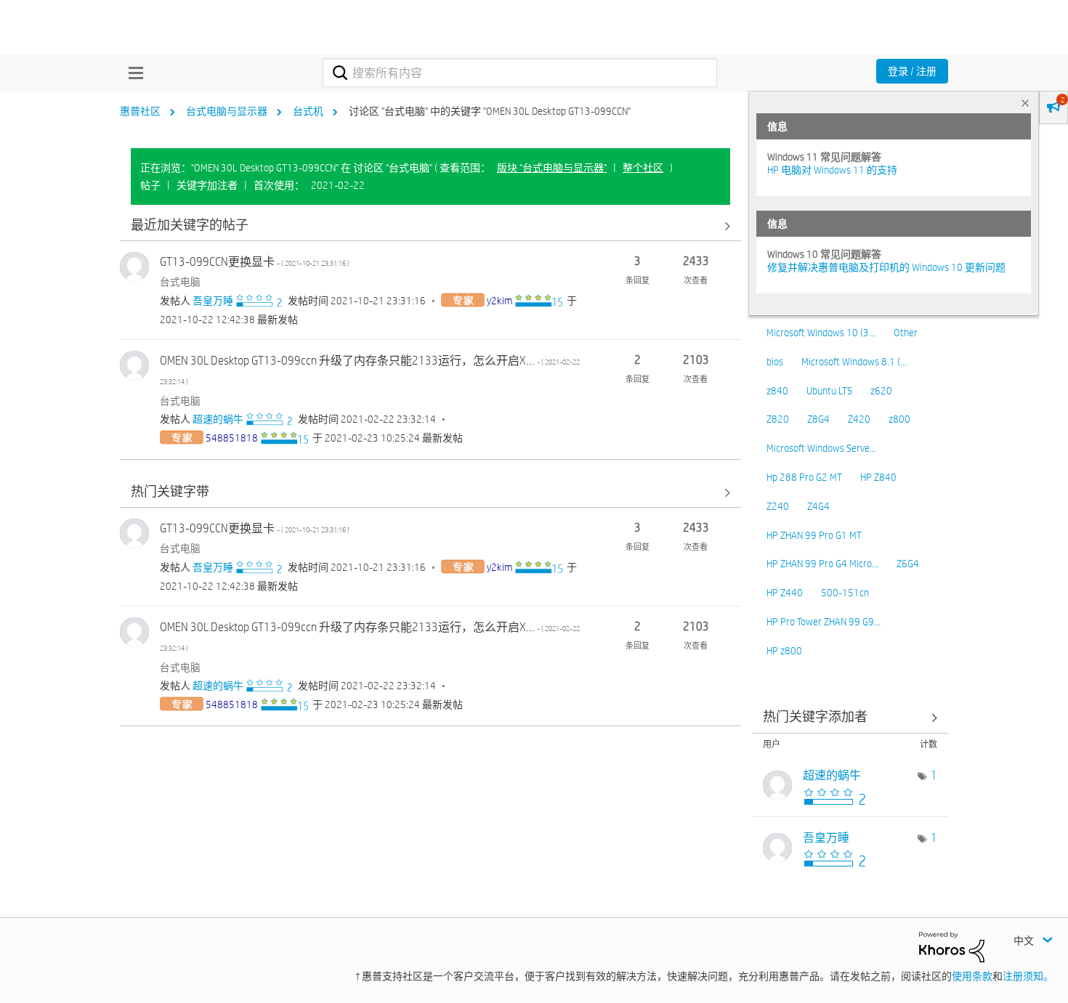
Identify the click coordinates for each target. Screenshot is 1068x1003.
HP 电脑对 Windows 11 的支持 (832, 169)
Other (906, 332)
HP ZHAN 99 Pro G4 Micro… (822, 563)
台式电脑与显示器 (226, 111)
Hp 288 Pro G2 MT (804, 477)
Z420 (859, 419)
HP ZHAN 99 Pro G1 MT (814, 535)
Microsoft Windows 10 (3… (820, 332)
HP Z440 (784, 592)
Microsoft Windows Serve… (821, 448)
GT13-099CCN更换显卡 (254, 261)
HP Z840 (878, 477)
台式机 (308, 111)
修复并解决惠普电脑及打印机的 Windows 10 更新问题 (886, 267)
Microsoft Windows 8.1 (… (854, 361)
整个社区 (643, 167)
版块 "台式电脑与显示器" (552, 167)
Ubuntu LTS (829, 390)
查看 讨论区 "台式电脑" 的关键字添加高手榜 (850, 718)
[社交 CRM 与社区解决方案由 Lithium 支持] (951, 946)
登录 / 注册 (912, 71)
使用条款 (972, 976)
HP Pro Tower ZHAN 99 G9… (823, 621)
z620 (881, 390)
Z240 (777, 506)
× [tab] (1025, 102)
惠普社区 (140, 111)
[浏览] (132, 72)
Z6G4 (908, 563)
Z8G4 (818, 419)
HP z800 (784, 650)
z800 (899, 419)
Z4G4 (818, 506)
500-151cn (845, 592)
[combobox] (520, 72)
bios (774, 361)
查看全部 (430, 225)
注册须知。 (1028, 976)
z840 (777, 390)
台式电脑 (180, 281)
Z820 (777, 419)
